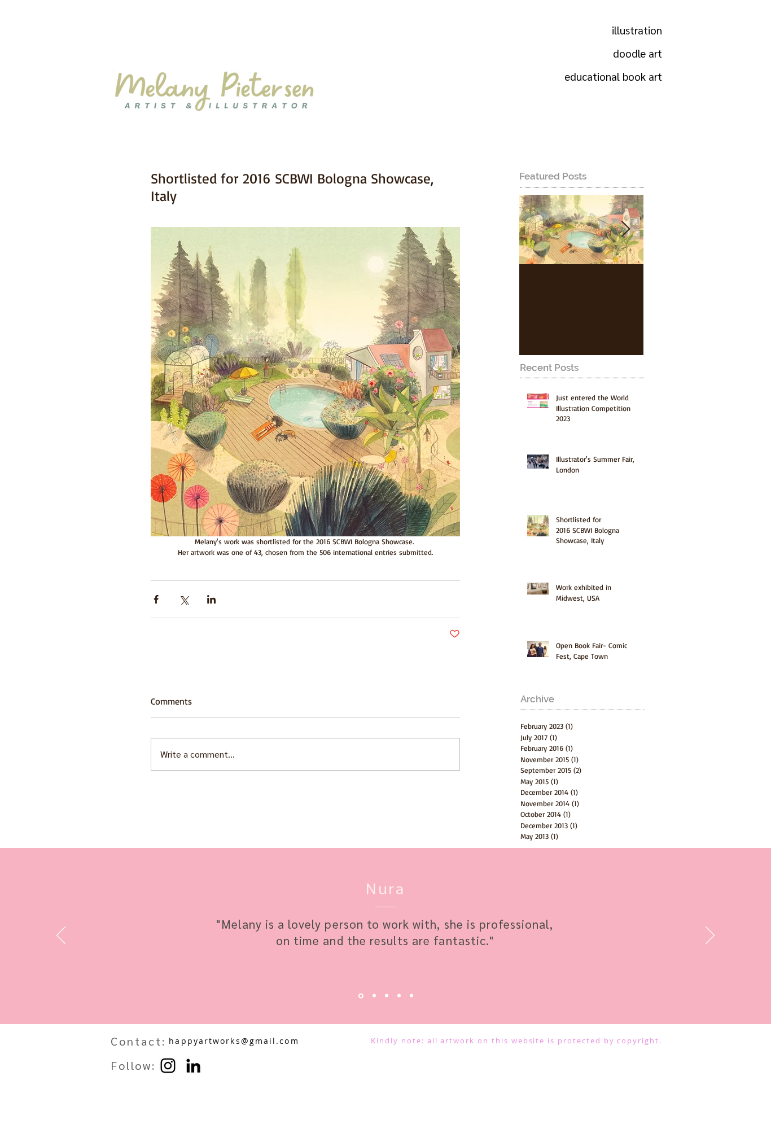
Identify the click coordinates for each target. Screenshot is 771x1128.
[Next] (710, 936)
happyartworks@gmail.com (234, 1040)
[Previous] (60, 936)
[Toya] (386, 996)
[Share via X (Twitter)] (183, 599)
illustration (637, 30)
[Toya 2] (411, 996)
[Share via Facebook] (156, 599)
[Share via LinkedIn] (211, 599)
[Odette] (374, 996)
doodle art (637, 53)
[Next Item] (625, 229)
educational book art (629, 76)
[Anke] (399, 996)
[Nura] (360, 995)
